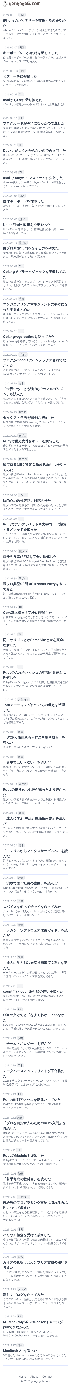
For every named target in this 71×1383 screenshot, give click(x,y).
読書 (21, 298)
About (34, 1376)
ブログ (23, 354)
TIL (21, 94)
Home (22, 1376)
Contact (47, 1376)
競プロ (23, 219)
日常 (22, 15)
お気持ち (23, 699)
